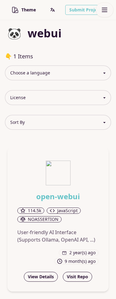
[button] (52, 9)
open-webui (58, 196)
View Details (41, 277)
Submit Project (85, 10)
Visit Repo (77, 277)
